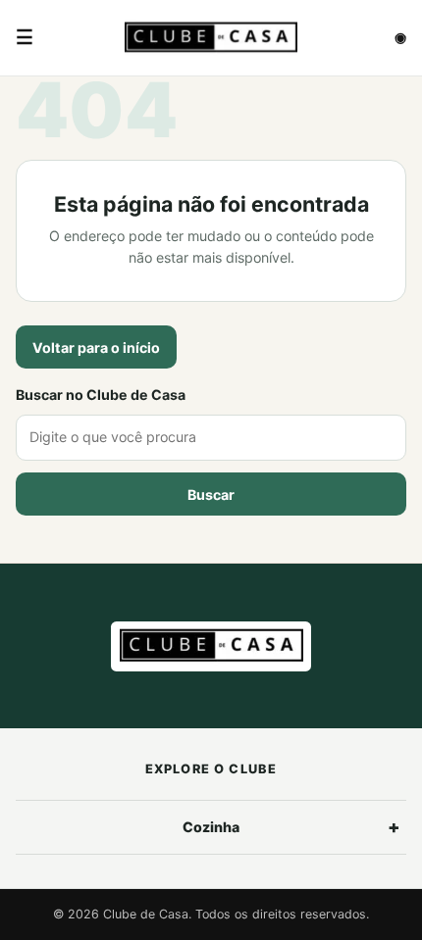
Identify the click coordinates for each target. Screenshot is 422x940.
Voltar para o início (96, 347)
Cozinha (211, 826)
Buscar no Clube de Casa (100, 394)
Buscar (211, 494)
